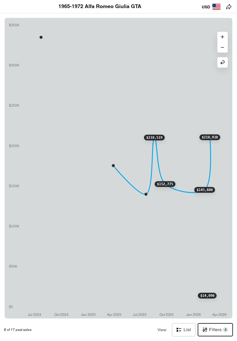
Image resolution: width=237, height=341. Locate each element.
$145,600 (205, 190)
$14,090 (207, 296)
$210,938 (210, 137)
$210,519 (154, 138)
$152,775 (165, 184)
